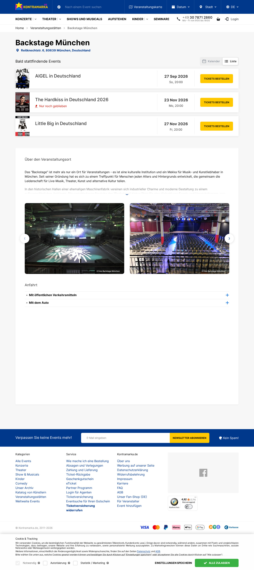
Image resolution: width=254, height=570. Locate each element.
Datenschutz (143, 551)
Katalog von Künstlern (30, 492)
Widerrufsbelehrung (131, 474)
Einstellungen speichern (173, 562)
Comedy (21, 483)
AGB (120, 492)
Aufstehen (117, 19)
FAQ (120, 488)
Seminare (161, 19)
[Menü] (195, 498)
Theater (49, 19)
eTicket (71, 483)
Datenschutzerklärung (132, 470)
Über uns (123, 461)
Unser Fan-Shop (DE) (132, 497)
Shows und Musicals (84, 19)
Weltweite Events (27, 501)
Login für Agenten (78, 492)
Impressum (124, 479)
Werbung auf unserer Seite (135, 465)
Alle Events (23, 461)
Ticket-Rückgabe (78, 474)
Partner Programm (79, 488)
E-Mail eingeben (96, 437)
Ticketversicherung (79, 497)
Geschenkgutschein (80, 479)
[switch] (188, 506)
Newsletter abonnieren (189, 437)
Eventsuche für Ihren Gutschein (88, 501)
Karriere (122, 483)
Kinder (137, 19)
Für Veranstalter (128, 501)
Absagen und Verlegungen (84, 465)
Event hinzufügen (129, 506)
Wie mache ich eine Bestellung (87, 461)
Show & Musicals (27, 474)
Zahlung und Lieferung (82, 470)
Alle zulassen (219, 562)
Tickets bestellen (216, 78)
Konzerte (23, 19)
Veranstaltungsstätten (30, 497)
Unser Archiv (24, 488)
